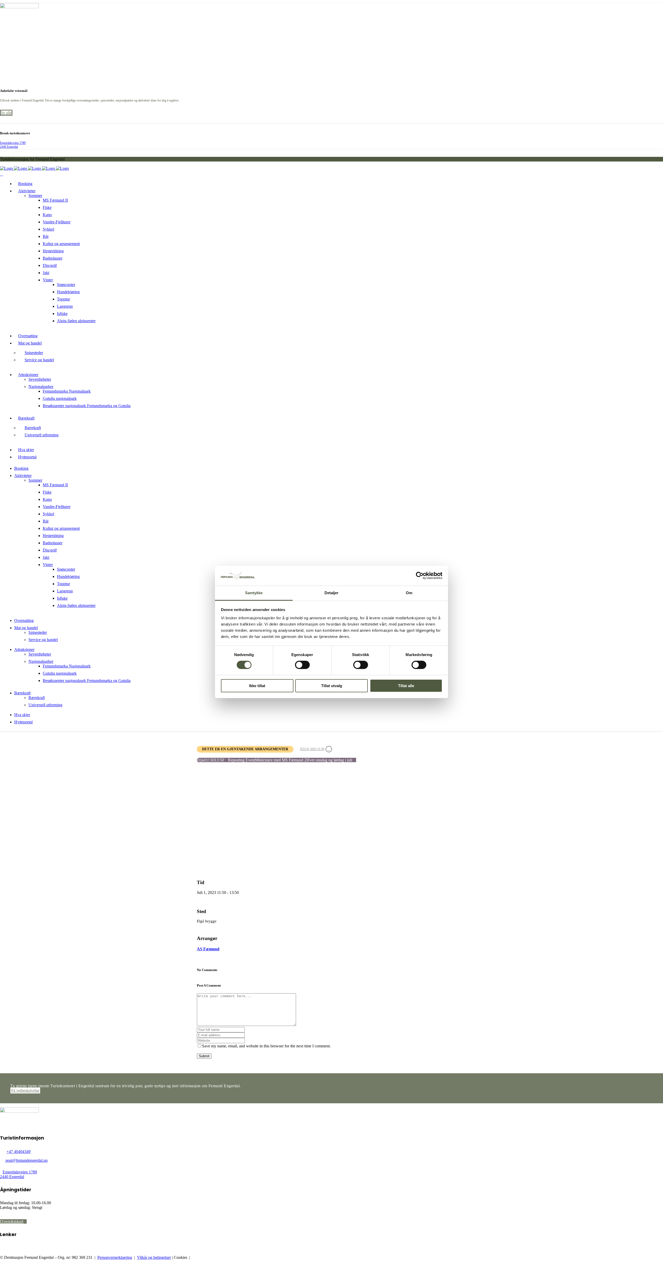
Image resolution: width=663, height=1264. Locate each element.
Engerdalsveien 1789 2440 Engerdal (13, 145)
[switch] (302, 665)
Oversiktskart (12, 1221)
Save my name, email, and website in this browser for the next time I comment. (266, 1046)
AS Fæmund (208, 949)
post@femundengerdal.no (26, 1160)
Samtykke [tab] (254, 593)
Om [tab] (409, 593)
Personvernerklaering (114, 1257)
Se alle (6, 113)
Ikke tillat (257, 686)
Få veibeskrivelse (25, 1090)
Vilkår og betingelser (154, 1257)
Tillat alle (406, 686)
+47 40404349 (18, 1151)
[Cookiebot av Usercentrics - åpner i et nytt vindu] (419, 575)
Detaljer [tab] (332, 593)
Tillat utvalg (331, 686)
